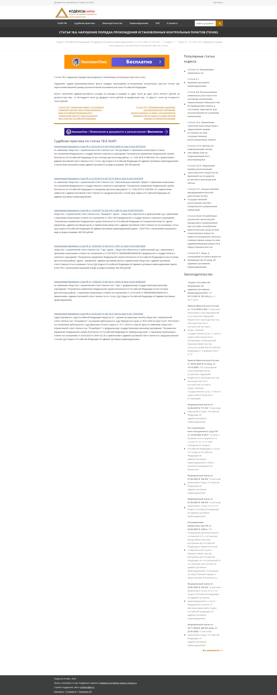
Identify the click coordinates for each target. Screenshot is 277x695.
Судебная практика (84, 23)
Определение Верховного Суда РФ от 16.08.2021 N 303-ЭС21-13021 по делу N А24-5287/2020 (99, 246)
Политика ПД (85, 691)
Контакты (218, 2)
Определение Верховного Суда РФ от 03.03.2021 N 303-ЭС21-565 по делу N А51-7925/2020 (98, 313)
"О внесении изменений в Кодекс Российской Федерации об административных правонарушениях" (204, 413)
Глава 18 (182, 41)
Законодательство (112, 23)
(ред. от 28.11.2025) (202, 291)
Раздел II (169, 41)
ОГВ (157, 23)
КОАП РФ (62, 23)
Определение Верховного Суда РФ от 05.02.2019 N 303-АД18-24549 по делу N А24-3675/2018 (100, 146)
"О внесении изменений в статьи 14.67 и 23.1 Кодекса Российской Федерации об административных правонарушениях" (204, 508)
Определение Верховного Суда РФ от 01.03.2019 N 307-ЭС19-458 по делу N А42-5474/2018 (98, 178)
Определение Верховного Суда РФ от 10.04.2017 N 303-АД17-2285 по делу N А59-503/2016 (98, 210)
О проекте (172, 23)
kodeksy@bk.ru (87, 687)
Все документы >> (213, 650)
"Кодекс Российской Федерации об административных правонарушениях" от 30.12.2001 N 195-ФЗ (108, 41)
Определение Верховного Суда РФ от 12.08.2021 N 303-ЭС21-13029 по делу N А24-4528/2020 (99, 281)
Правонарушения (139, 23)
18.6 (104, 161)
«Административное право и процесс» (118, 683)
